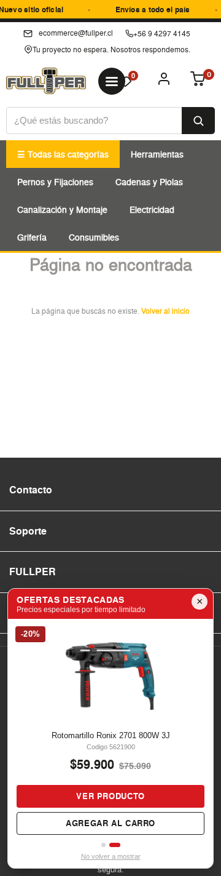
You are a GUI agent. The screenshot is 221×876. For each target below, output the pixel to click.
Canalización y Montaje (62, 209)
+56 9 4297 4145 (161, 33)
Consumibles (94, 237)
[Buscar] (198, 120)
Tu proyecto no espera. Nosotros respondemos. (111, 49)
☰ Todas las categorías (63, 154)
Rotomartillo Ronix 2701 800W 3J (111, 735)
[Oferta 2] (114, 845)
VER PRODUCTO (110, 796)
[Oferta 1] (103, 845)
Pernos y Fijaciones (55, 182)
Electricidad (152, 209)
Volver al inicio (165, 311)
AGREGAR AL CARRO (110, 823)
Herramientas (157, 154)
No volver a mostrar (111, 856)
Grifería (32, 237)
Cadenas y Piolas (149, 182)
